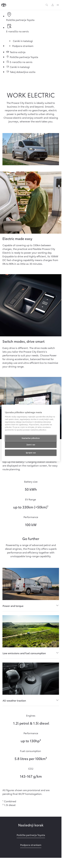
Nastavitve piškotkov (31, 438)
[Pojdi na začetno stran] (3, 4)
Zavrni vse (30, 444)
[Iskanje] (47, 5)
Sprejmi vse (31, 452)
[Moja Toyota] (52, 5)
